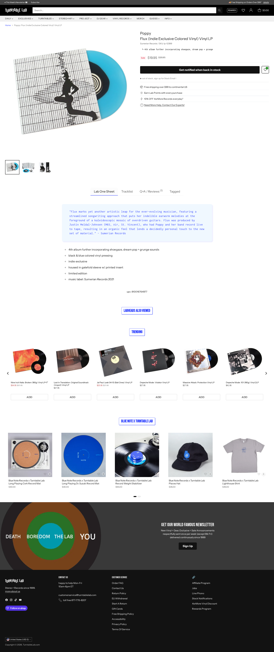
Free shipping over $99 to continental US (165, 87)
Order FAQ (117, 583)
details (266, 2)
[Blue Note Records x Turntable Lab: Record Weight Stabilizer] (137, 455)
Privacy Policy (119, 624)
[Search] (219, 10)
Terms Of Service (121, 629)
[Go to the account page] (251, 10)
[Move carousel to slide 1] (135, 496)
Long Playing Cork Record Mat (25, 483)
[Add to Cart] (50, 474)
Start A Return (119, 603)
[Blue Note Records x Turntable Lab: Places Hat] (190, 455)
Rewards (232, 10)
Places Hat (174, 483)
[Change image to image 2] (28, 167)
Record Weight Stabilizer (128, 483)
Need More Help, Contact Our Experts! (164, 105)
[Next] (269, 460)
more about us (12, 591)
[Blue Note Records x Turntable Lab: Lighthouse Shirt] (244, 455)
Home (8, 25)
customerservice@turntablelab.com (77, 595)
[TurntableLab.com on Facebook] (6, 600)
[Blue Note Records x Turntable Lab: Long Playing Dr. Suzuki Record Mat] (83, 455)
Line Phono (198, 593)
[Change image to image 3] (44, 167)
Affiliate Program (201, 583)
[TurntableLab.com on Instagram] (11, 600)
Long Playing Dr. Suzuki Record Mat (80, 483)
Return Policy (119, 593)
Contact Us (118, 588)
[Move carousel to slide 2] (139, 496)
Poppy (145, 33)
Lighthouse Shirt (231, 483)
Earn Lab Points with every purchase (163, 92)
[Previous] (5, 460)
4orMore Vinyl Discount (204, 603)
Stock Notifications (202, 598)
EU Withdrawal (120, 598)
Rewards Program (201, 608)
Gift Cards (117, 608)
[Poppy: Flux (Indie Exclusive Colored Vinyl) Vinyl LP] (69, 92)
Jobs (194, 588)
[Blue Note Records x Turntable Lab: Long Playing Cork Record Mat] (30, 455)
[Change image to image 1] (12, 167)
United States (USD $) (19, 639)
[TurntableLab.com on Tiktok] (15, 600)
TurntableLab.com (31, 644)
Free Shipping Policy (123, 613)
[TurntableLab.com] (16, 10)
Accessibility (118, 619)
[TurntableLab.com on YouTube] (20, 600)
